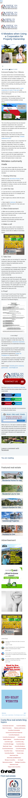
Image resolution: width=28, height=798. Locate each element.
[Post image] (2, 642)
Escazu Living (20, 753)
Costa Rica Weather (9, 753)
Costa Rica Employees (14, 735)
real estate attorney (14, 178)
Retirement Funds (14, 764)
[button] (6, 395)
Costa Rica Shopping (21, 748)
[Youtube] (9, 771)
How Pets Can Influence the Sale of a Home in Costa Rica (15, 642)
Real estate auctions (7, 762)
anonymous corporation (18, 341)
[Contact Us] (14, 378)
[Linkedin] (13, 771)
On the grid (20, 760)
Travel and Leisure (19, 750)
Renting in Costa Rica (20, 762)
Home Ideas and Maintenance (14, 757)
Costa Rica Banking (20, 725)
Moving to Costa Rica (10, 760)
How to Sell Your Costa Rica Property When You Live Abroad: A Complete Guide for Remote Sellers (16, 653)
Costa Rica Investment (19, 739)
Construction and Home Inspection (14, 732)
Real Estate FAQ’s (14, 755)
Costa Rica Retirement (7, 748)
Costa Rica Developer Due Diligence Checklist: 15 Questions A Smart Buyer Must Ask (15, 659)
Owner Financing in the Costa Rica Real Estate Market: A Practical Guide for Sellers (15, 648)
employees (13, 202)
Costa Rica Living (19, 741)
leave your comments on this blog (16, 387)
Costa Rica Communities (14, 730)
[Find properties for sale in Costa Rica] (14, 439)
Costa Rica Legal (8, 741)
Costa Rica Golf (21, 737)
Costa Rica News (20, 744)
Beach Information (7, 728)
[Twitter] (6, 771)
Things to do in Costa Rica (14, 766)
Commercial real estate (8, 725)
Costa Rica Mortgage (8, 744)
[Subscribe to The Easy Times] (14, 418)
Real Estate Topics (7, 746)
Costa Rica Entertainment (9, 737)
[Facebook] (2, 771)
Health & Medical (7, 739)
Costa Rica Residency (20, 746)
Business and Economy (19, 728)
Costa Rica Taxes (8, 750)
